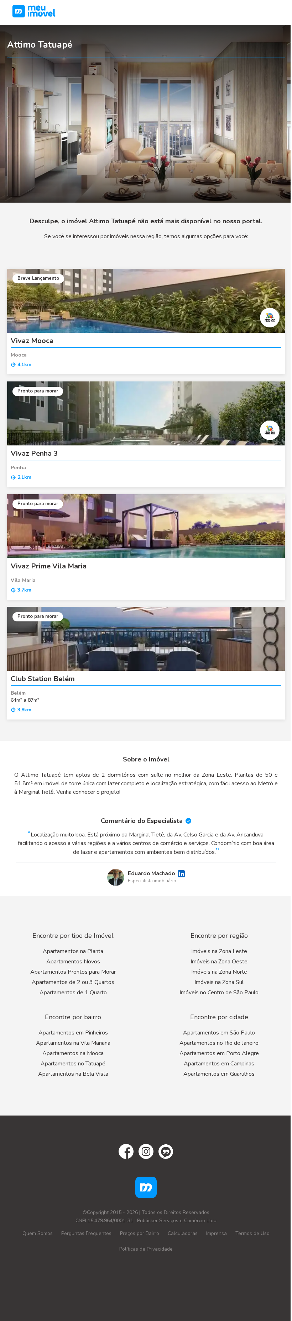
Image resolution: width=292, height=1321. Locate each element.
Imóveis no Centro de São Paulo (219, 992)
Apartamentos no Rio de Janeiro (219, 1043)
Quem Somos (37, 1233)
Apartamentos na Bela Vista (73, 1074)
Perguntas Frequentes (86, 1233)
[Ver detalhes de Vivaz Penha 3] (146, 413)
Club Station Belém (43, 679)
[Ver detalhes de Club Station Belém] (146, 639)
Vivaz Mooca (32, 341)
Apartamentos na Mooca (73, 1053)
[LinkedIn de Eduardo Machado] (181, 874)
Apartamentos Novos (73, 962)
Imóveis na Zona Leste (219, 951)
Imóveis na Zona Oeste (219, 962)
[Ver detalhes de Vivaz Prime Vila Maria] (146, 526)
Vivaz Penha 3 (34, 453)
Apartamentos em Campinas (219, 1064)
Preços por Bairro (139, 1233)
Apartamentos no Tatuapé (73, 1064)
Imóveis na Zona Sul (219, 982)
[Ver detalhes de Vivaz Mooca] (146, 301)
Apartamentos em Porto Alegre (219, 1053)
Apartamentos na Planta (73, 951)
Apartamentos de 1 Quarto (73, 992)
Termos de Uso (252, 1233)
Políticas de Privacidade (146, 1249)
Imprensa (216, 1233)
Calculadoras (183, 1233)
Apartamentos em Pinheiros (73, 1033)
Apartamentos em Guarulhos (219, 1074)
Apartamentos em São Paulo (219, 1033)
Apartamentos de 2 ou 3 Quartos (73, 982)
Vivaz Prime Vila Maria (49, 566)
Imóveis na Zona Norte (219, 972)
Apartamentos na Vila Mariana (73, 1043)
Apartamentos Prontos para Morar (73, 972)
